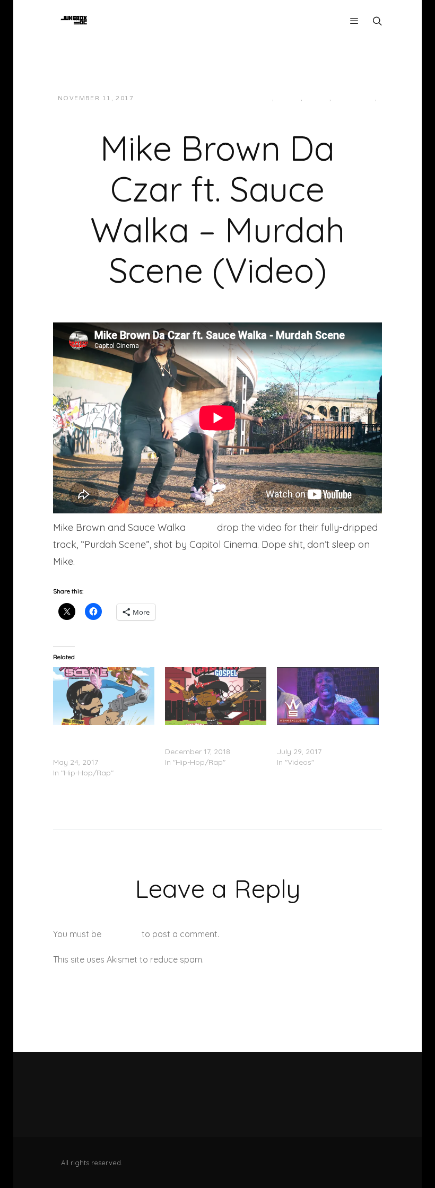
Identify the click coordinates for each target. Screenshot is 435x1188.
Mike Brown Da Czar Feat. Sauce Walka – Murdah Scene (98, 741)
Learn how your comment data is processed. (293, 959)
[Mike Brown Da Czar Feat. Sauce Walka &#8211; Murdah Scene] (103, 696)
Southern (354, 98)
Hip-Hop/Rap (248, 98)
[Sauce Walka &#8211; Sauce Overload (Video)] (327, 696)
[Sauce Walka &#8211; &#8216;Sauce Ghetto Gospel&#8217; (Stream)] (215, 696)
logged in (121, 934)
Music (317, 98)
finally (201, 527)
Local (289, 98)
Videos (213, 109)
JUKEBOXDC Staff (178, 98)
